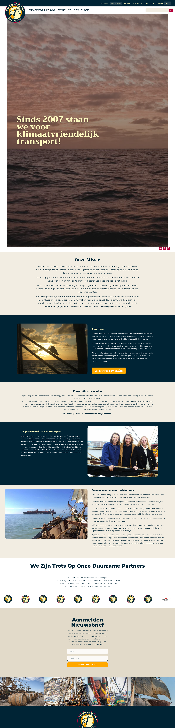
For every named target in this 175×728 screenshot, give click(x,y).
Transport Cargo (42, 10)
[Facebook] (168, 248)
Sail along (82, 10)
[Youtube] (160, 248)
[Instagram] (164, 248)
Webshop (64, 10)
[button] (4, 599)
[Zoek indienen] (171, 10)
